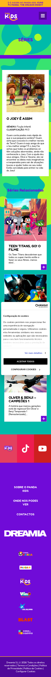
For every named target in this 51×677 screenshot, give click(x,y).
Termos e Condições (27, 665)
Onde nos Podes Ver (25, 502)
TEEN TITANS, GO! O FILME (25, 248)
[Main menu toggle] (43, 16)
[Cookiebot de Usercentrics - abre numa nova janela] (36, 306)
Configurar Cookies (25, 671)
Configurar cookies (24, 369)
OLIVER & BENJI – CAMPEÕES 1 (22, 399)
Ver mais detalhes (33, 353)
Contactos (25, 514)
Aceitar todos (25, 361)
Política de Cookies (33, 668)
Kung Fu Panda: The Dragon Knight (25, 3)
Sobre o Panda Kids (25, 489)
